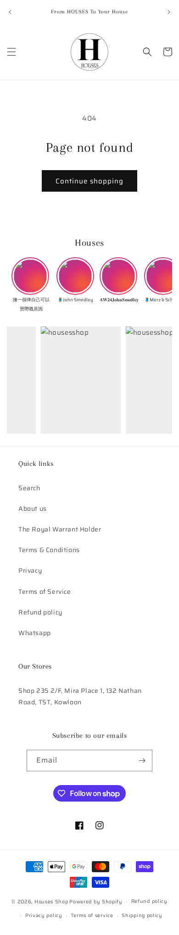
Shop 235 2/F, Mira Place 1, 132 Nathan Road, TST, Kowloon (80, 696)
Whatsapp (34, 633)
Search (29, 488)
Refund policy (40, 612)
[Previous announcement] (10, 12)
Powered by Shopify (96, 902)
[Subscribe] (142, 760)
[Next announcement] (169, 12)
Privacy (30, 570)
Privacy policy (43, 915)
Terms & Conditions (49, 550)
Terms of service (92, 915)
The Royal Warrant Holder (59, 529)
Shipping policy (142, 915)
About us (32, 508)
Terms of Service (44, 591)
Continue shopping (89, 181)
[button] (11, 52)
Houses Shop (51, 902)
